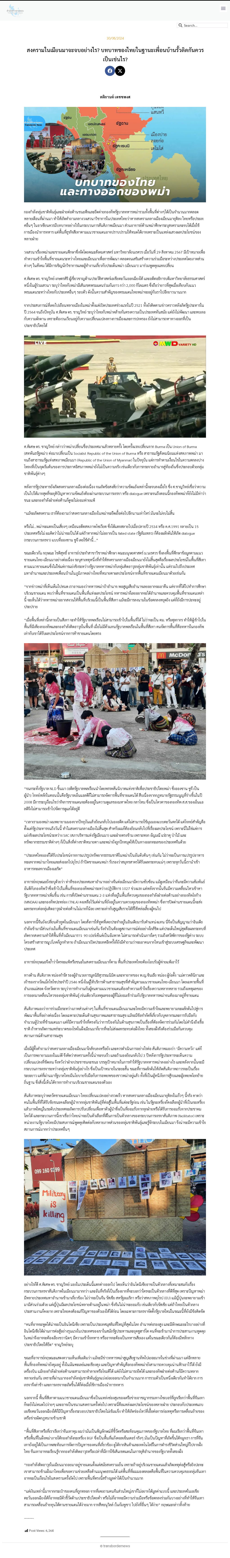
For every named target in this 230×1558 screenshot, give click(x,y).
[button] (223, 8)
